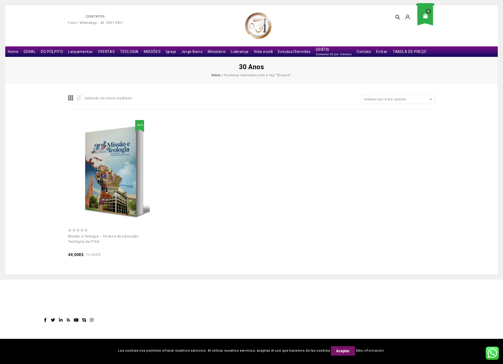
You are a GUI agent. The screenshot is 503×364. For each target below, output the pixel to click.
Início (216, 75)
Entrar (381, 52)
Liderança (239, 52)
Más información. (370, 350)
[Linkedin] (60, 320)
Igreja (171, 52)
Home (13, 52)
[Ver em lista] (79, 98)
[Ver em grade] (71, 98)
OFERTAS (106, 52)
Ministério (217, 52)
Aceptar (343, 351)
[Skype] (84, 320)
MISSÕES (152, 52)
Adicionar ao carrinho (105, 157)
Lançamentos (80, 52)
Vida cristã (263, 52)
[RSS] (68, 320)
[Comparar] (117, 157)
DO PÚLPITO (52, 52)
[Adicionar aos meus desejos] (93, 157)
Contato (364, 52)
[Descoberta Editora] (258, 26)
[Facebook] (45, 320)
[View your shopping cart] (427, 19)
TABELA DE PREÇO (410, 52)
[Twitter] (53, 320)
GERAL (30, 52)
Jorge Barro (192, 52)
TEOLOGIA (129, 52)
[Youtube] (76, 320)
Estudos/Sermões (294, 52)
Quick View (129, 157)
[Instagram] (92, 320)
